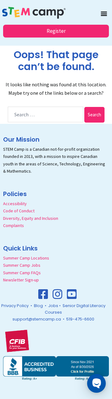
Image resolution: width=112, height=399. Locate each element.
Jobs (53, 306)
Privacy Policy (15, 306)
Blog (38, 306)
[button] (104, 13)
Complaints (13, 225)
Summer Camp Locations (26, 258)
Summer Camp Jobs (21, 265)
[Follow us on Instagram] (57, 294)
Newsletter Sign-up (21, 280)
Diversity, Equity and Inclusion (30, 218)
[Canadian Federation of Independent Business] (17, 340)
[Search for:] (45, 114)
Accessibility (15, 203)
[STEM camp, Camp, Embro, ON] (56, 367)
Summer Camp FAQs (22, 272)
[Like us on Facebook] (43, 294)
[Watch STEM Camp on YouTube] (71, 294)
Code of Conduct (19, 211)
